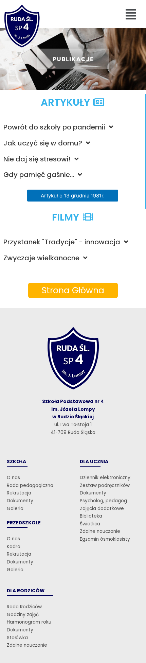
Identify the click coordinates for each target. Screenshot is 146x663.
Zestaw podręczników (105, 485)
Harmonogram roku (29, 622)
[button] (131, 14)
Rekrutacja (19, 493)
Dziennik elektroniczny (105, 477)
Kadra (13, 546)
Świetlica (90, 524)
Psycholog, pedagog (103, 501)
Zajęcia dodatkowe (102, 508)
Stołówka (17, 637)
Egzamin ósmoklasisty (105, 539)
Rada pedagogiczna (30, 485)
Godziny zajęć (23, 614)
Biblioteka (91, 516)
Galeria (15, 508)
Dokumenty (20, 501)
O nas (13, 477)
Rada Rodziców (24, 607)
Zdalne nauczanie (100, 531)
